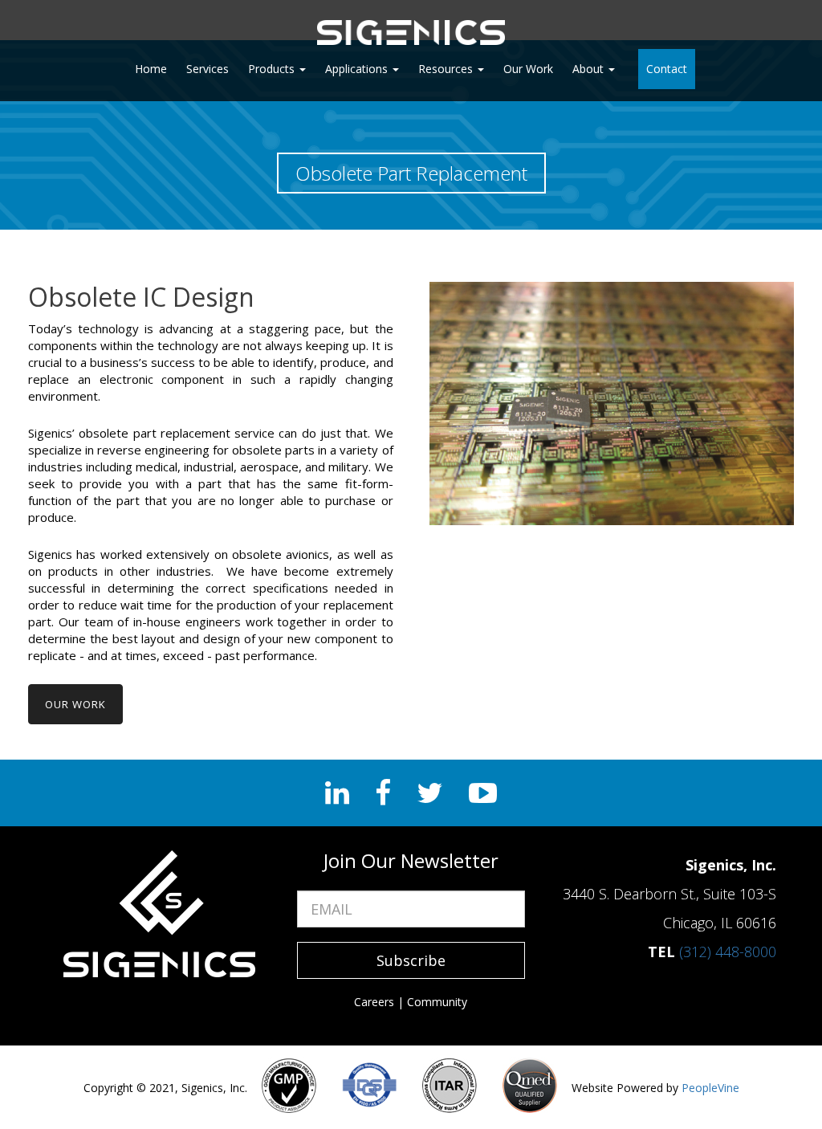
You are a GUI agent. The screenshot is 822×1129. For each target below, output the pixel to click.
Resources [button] (447, 68)
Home (151, 68)
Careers (374, 1001)
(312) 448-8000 (727, 951)
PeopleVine (710, 1087)
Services (207, 68)
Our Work (528, 68)
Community (437, 1001)
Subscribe (411, 960)
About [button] (589, 68)
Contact (666, 68)
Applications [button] (358, 68)
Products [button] (273, 68)
